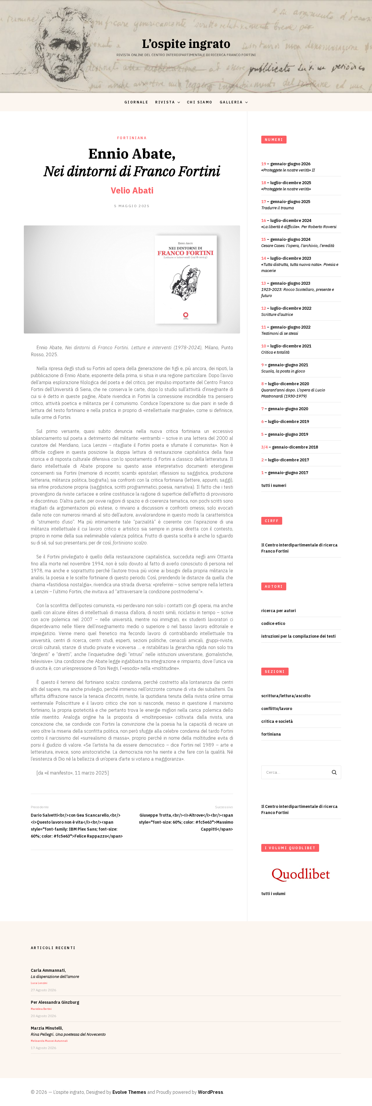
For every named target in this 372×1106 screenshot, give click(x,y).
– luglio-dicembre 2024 (299, 223)
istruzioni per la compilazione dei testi (298, 636)
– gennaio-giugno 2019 (284, 434)
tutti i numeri (273, 485)
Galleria (231, 102)
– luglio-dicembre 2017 (285, 460)
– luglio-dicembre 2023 (299, 264)
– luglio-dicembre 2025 (286, 185)
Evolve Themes (129, 1092)
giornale (136, 102)
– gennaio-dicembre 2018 (289, 447)
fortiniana (132, 138)
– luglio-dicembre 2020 (293, 390)
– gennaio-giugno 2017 (284, 472)
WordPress (210, 1092)
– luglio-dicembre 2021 (286, 349)
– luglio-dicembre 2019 (285, 421)
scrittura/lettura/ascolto (285, 695)
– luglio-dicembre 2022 (286, 311)
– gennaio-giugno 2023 (297, 289)
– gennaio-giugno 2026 (288, 167)
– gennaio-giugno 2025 (285, 204)
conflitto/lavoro (276, 708)
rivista (165, 102)
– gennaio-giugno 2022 (285, 330)
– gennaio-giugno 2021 (284, 368)
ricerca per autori (278, 610)
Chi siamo (200, 102)
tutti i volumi (273, 893)
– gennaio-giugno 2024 (297, 242)
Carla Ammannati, (55, 976)
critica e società (277, 721)
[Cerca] (334, 772)
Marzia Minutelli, (68, 1034)
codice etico (273, 623)
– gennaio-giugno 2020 (284, 408)
